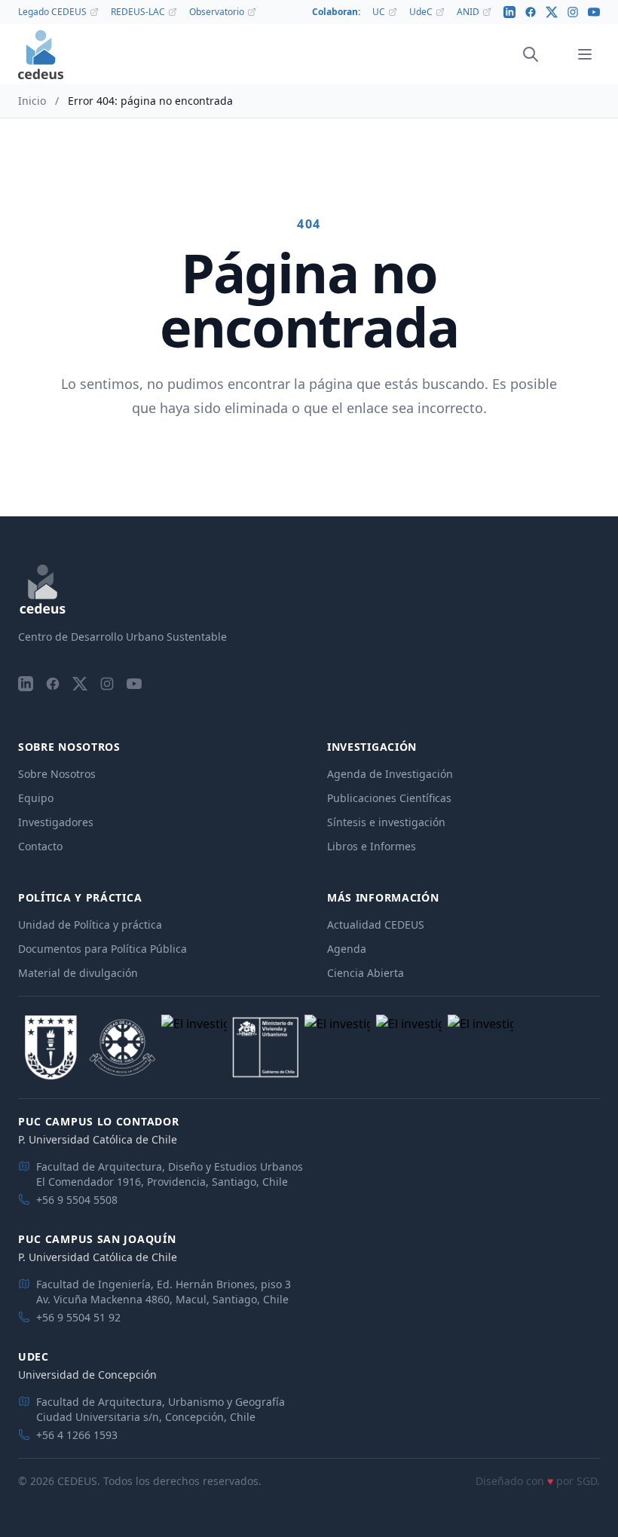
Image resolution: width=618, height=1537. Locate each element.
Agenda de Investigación (390, 774)
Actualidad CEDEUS (375, 924)
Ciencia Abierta (365, 973)
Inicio (32, 100)
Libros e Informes (371, 846)
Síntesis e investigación (386, 822)
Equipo (36, 798)
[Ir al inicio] (40, 54)
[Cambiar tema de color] (552, 54)
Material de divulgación (78, 973)
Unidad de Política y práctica (90, 924)
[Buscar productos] (531, 54)
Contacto (40, 846)
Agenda (346, 948)
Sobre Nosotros (57, 774)
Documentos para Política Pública (102, 948)
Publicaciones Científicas (389, 798)
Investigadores (55, 822)
